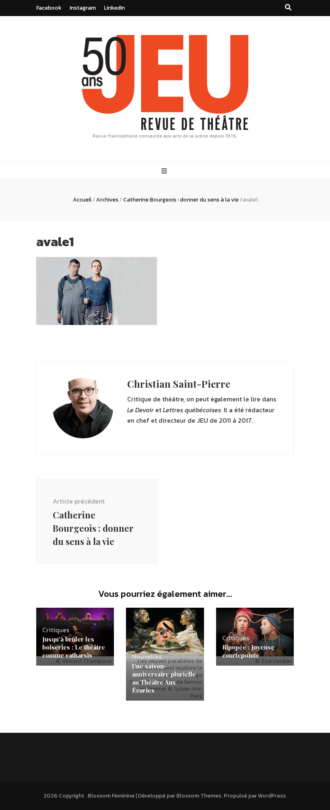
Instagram (83, 8)
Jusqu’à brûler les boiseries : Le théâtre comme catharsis (73, 647)
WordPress (272, 795)
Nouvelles (146, 656)
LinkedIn (114, 8)
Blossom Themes (198, 795)
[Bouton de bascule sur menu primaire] (165, 171)
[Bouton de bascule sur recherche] (288, 7)
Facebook (49, 8)
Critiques (55, 630)
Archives (107, 199)
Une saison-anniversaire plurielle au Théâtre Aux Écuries (164, 678)
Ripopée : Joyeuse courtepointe (248, 651)
